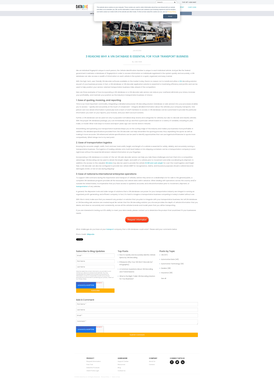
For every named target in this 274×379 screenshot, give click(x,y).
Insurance (167, 273)
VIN (180, 81)
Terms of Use (116, 377)
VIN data (108, 163)
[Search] (175, 2)
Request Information (93, 361)
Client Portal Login (92, 371)
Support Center (123, 361)
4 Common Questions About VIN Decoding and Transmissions (136, 270)
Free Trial (89, 364)
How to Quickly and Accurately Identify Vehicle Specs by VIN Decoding (137, 256)
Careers (152, 364)
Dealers (166, 268)
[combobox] (166, 2)
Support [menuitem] (181, 7)
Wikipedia (90, 234)
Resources (121, 364)
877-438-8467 (191, 2)
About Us (152, 361)
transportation (82, 186)
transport (110, 229)
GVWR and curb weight (154, 163)
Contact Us (121, 371)
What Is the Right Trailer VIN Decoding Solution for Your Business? (137, 277)
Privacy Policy (172, 12)
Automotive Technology (172, 264)
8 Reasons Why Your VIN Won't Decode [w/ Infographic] (136, 263)
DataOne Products (92, 368)
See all (163, 278)
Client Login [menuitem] (192, 7)
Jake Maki (138, 62)
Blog (119, 368)
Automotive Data (170, 259)
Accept (170, 16)
